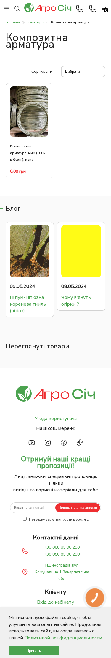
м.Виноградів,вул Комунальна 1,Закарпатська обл (62, 571)
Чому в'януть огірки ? (36, 300)
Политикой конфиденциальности (63, 638)
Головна (13, 22)
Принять (33, 650)
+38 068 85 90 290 (62, 547)
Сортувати (41, 71)
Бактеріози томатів (86, 300)
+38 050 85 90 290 (62, 554)
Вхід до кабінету (55, 602)
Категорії (36, 22)
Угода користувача (56, 418)
